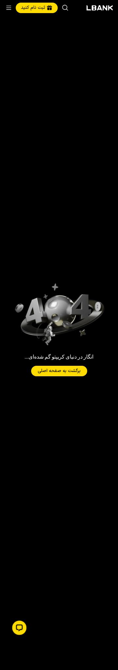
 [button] (65, 7)
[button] (19, 628)
